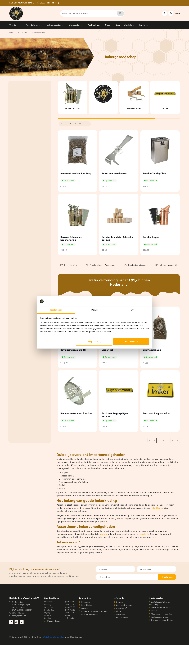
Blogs (118, 611)
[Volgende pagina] (177, 440)
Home (11, 32)
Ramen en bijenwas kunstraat (94, 611)
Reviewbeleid (122, 617)
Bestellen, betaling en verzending (159, 603)
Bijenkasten (86, 602)
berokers (144, 534)
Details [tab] (94, 310)
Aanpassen (93, 342)
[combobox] (92, 13)
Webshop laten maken (54, 637)
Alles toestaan (131, 342)
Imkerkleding (87, 605)
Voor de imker (23, 32)
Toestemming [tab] (56, 310)
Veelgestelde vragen (160, 617)
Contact (119, 602)
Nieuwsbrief (121, 608)
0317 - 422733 (18, 613)
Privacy (154, 611)
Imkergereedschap (38, 32)
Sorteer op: (65, 124)
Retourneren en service (161, 608)
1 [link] (154, 440)
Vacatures (120, 614)
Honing (84, 608)
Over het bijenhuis (124, 605)
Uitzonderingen (53, 621)
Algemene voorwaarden (161, 614)
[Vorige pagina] (150, 440)
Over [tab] (133, 310)
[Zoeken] (120, 13)
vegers (103, 534)
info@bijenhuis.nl (19, 616)
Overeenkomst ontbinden (162, 620)
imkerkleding (157, 508)
